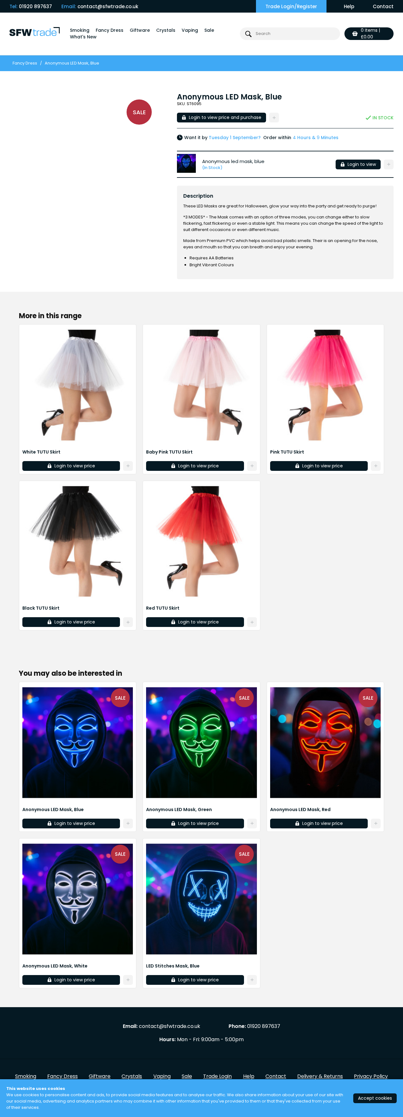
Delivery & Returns (320, 1076)
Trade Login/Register (291, 6)
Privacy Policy (371, 1076)
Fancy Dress (109, 30)
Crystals (165, 30)
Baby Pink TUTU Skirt (169, 452)
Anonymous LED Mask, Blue (53, 809)
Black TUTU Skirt (41, 608)
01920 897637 (35, 6)
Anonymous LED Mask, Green (179, 809)
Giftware (140, 30)
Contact (383, 6)
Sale (209, 30)
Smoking (79, 30)
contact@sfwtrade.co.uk (107, 6)
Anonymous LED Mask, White (55, 966)
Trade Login (217, 1076)
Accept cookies (375, 1098)
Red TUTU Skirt (162, 608)
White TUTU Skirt (41, 452)
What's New (83, 37)
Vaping (190, 30)
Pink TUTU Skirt (287, 452)
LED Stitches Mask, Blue (173, 966)
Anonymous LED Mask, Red (300, 809)
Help (349, 6)
